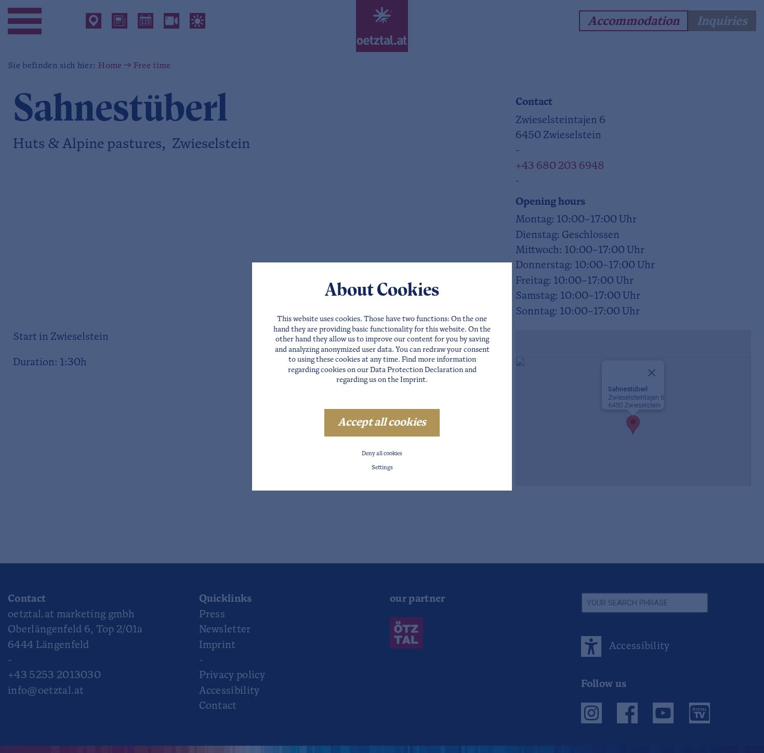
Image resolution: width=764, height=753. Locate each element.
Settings (382, 468)
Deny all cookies (382, 454)
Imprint (413, 380)
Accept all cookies (382, 422)
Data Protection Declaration (416, 370)
